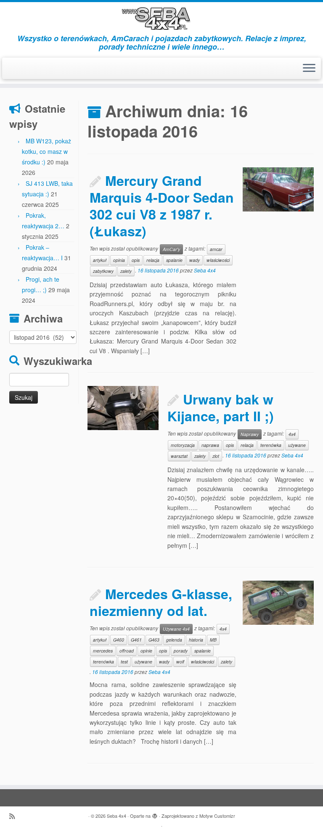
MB (213, 640)
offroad (126, 650)
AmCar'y (171, 249)
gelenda (174, 640)
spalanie (174, 260)
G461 (136, 640)
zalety (126, 271)
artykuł (99, 260)
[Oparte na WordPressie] (155, 814)
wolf (180, 661)
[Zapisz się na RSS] (14, 815)
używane (297, 445)
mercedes (103, 650)
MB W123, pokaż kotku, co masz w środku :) (46, 151)
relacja (152, 260)
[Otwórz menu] (309, 68)
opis (136, 260)
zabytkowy (103, 271)
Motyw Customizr (217, 815)
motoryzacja (183, 445)
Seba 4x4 (205, 270)
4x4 (292, 434)
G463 (153, 640)
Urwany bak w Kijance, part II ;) (220, 407)
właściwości (218, 260)
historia (196, 640)
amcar (216, 249)
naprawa (210, 445)
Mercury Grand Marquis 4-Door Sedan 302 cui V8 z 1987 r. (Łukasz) (162, 205)
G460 (118, 640)
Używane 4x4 (176, 629)
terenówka (270, 445)
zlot (215, 456)
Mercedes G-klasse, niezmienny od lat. (161, 602)
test (124, 661)
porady (181, 650)
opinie (146, 650)
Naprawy (250, 434)
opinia (119, 260)
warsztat (179, 456)
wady (194, 260)
